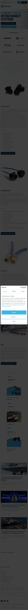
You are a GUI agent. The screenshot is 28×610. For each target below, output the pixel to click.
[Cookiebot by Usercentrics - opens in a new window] (20, 287)
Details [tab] (14, 291)
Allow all (14, 312)
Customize (13, 316)
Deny (14, 321)
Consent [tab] (5, 291)
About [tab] (22, 291)
